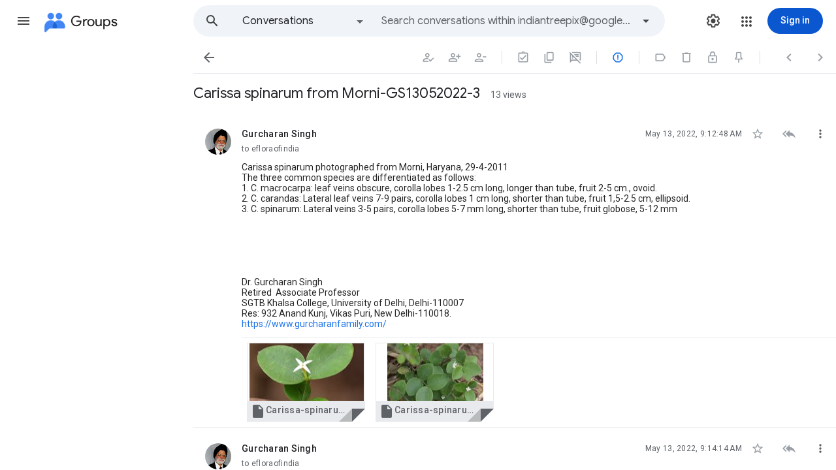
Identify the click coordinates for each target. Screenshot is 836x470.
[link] (306, 382)
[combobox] (507, 21)
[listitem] (514, 270)
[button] (23, 21)
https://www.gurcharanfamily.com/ (314, 324)
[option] (304, 21)
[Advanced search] (646, 21)
